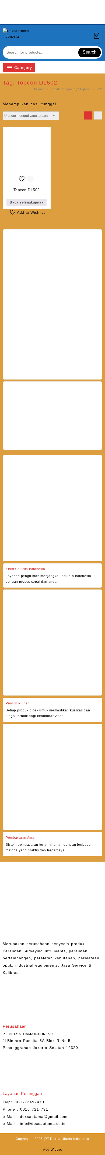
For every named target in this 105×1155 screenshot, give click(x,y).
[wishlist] (75, 36)
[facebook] (36, 18)
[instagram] (49, 18)
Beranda (40, 89)
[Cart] (96, 36)
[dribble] (69, 18)
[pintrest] (43, 18)
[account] (85, 36)
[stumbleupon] (62, 18)
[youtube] (56, 18)
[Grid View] (88, 115)
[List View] (98, 115)
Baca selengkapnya (26, 202)
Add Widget (52, 1150)
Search (89, 52)
